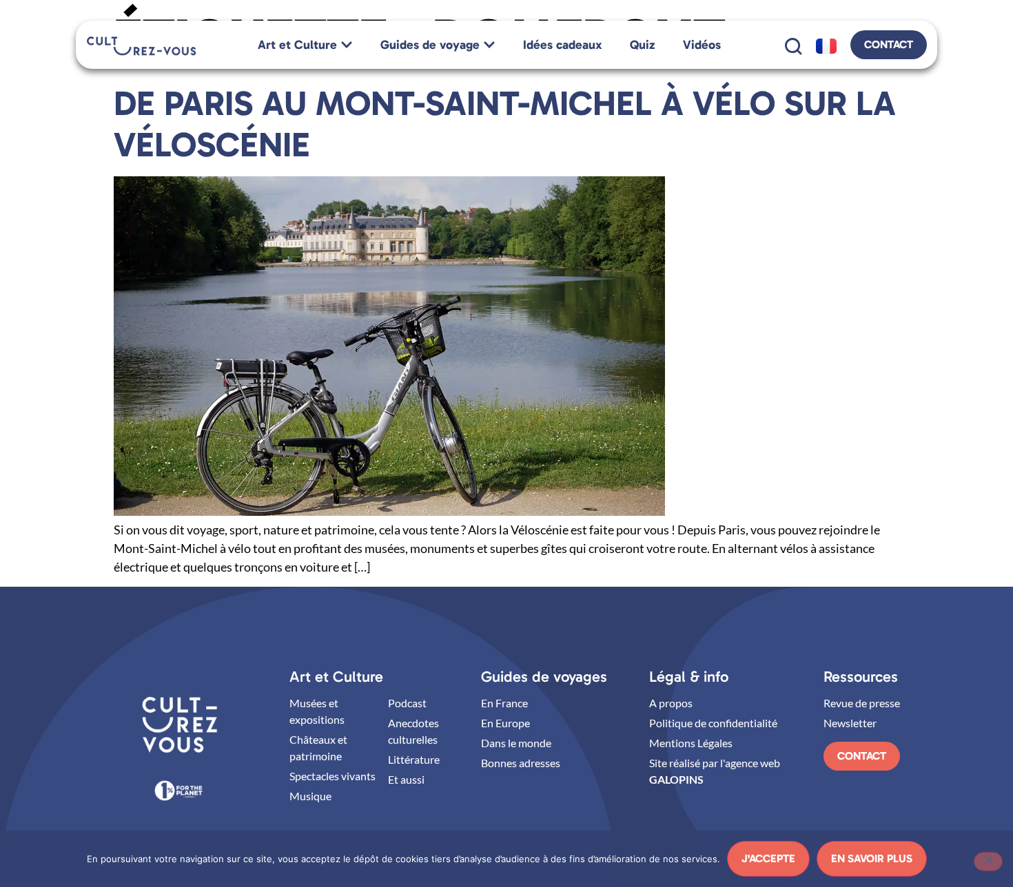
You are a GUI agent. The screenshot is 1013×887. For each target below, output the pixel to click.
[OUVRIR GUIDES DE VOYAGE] (489, 45)
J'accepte (768, 858)
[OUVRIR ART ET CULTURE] (346, 45)
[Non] (988, 861)
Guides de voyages (544, 676)
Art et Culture (336, 676)
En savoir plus (871, 858)
